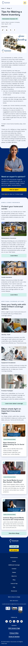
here (2, 125)
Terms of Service (14, 636)
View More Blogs (14, 533)
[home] (12, 2)
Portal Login (14, 546)
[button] (24, 2)
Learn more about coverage (14, 403)
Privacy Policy (14, 633)
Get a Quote (14, 550)
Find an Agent (14, 189)
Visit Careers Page (14, 628)
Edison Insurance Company (13, 22)
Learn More (14, 255)
